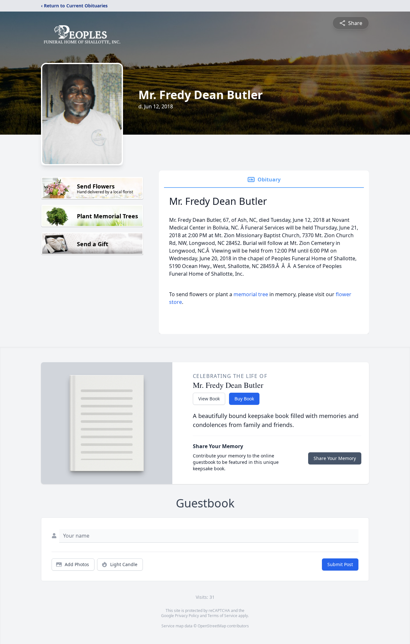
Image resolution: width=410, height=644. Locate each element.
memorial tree (251, 294)
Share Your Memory (335, 458)
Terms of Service (222, 615)
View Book (209, 399)
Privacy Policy (187, 615)
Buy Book (244, 399)
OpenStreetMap (212, 626)
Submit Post (340, 564)
